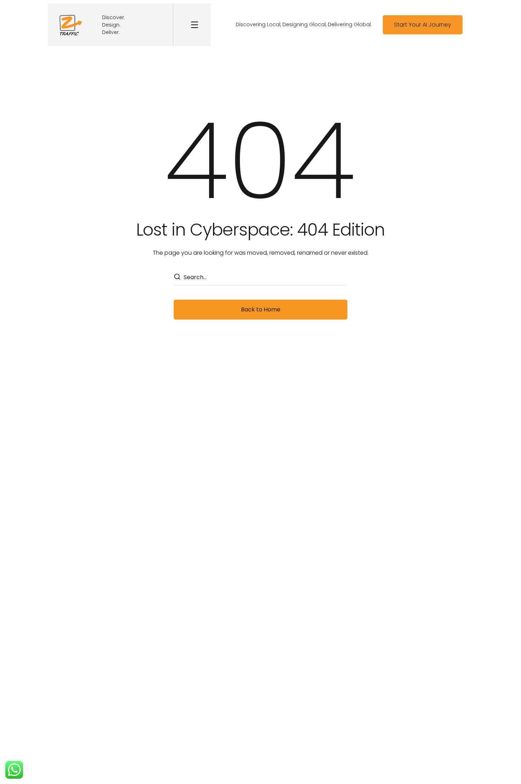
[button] (423, 25)
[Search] (177, 277)
